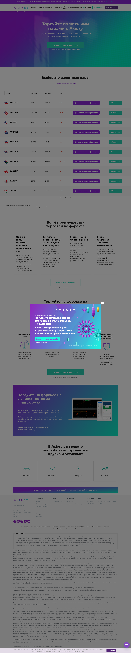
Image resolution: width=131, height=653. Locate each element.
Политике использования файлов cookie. (73, 651)
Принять (111, 650)
